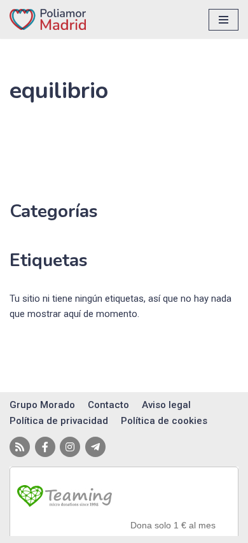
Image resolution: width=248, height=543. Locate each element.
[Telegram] (95, 447)
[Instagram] (70, 447)
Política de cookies (164, 421)
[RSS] (20, 447)
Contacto (108, 405)
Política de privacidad (59, 421)
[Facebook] (45, 447)
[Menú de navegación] (223, 20)
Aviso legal (166, 405)
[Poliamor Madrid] (48, 19)
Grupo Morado (42, 405)
